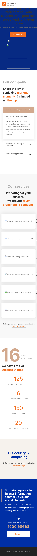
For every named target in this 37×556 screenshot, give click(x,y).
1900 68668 (18, 526)
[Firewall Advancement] (18, 292)
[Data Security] (18, 256)
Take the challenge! (19, 326)
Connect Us (17, 35)
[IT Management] (18, 239)
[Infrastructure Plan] (18, 274)
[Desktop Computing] (18, 310)
